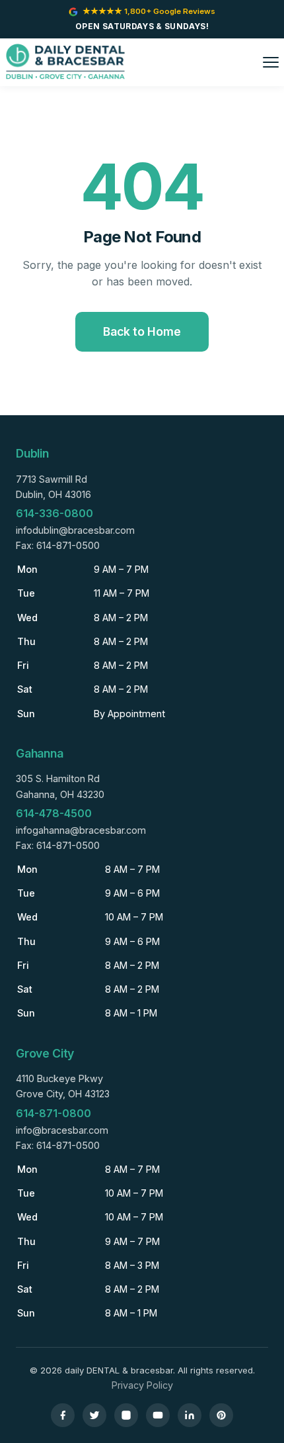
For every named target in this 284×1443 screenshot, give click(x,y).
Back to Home (142, 331)
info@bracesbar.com (62, 1130)
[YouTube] (158, 1415)
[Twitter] (94, 1415)
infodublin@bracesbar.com (75, 530)
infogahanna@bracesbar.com (81, 830)
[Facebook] (63, 1415)
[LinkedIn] (189, 1415)
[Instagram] (126, 1415)
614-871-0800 (53, 1113)
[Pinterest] (221, 1415)
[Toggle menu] (271, 62)
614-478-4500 (54, 813)
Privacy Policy (142, 1385)
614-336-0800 (54, 513)
